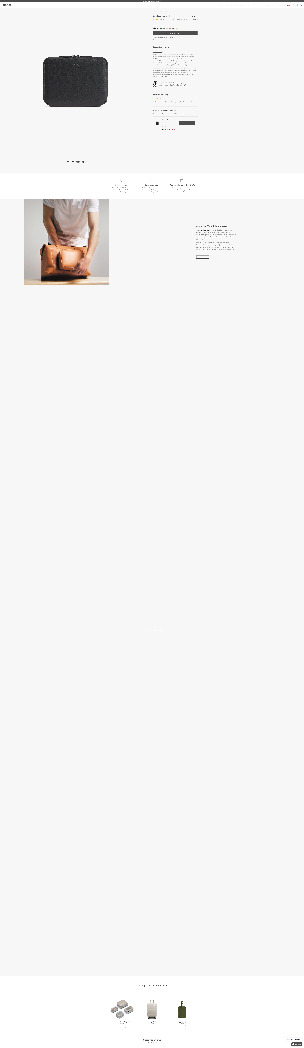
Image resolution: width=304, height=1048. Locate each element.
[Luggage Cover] (152, 1006)
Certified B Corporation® (178, 85)
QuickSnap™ (156, 63)
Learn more (203, 257)
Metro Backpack (183, 57)
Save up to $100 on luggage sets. (152, 1)
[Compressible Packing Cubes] (122, 1006)
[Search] (294, 5)
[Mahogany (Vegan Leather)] (173, 28)
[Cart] (301, 5)
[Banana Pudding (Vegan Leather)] (176, 28)
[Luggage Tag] (182, 1006)
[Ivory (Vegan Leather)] (167, 28)
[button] (156, 99)
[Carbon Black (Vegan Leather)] (154, 28)
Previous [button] (8, 81)
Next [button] (143, 81)
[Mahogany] (169, 129)
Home (154, 11)
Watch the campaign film (152, 630)
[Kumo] (174, 129)
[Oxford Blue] (165, 129)
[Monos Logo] (7, 5)
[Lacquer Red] (172, 129)
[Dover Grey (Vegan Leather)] (164, 28)
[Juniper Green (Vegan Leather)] (161, 28)
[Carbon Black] (162, 129)
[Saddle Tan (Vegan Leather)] (170, 28)
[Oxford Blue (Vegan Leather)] (157, 28)
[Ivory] (167, 129)
